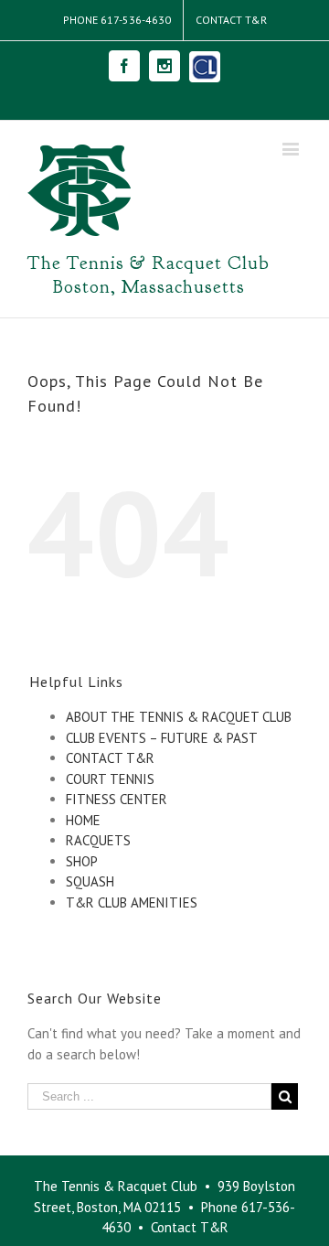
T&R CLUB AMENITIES (131, 902)
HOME (83, 820)
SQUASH (90, 881)
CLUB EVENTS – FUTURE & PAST (162, 738)
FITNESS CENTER (116, 799)
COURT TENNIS (110, 779)
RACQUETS (98, 840)
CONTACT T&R (110, 758)
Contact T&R (189, 1227)
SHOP (82, 861)
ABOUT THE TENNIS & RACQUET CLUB (179, 716)
